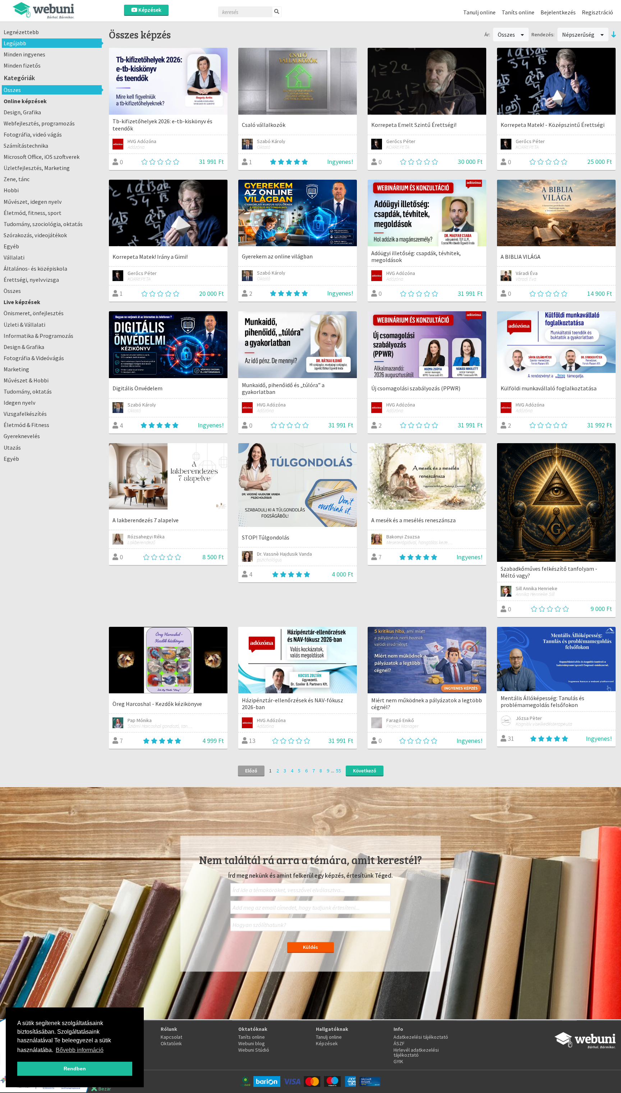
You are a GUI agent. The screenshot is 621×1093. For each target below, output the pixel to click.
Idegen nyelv (20, 402)
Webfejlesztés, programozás (39, 123)
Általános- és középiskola (35, 268)
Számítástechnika (26, 145)
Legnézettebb (21, 32)
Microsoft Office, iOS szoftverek (41, 156)
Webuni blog (251, 1043)
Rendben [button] (75, 1068)
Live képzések (22, 302)
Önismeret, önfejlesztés (34, 313)
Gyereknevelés (22, 436)
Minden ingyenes (24, 54)
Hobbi (11, 190)
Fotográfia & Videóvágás (34, 358)
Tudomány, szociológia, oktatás (43, 224)
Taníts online (518, 12)
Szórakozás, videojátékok (35, 235)
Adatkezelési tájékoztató (421, 1037)
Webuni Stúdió (253, 1050)
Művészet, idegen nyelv (33, 201)
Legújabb (15, 43)
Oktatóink (171, 1043)
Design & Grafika (24, 346)
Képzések (149, 9)
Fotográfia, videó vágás (33, 134)
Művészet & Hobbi (26, 380)
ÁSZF (399, 1043)
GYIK (398, 1061)
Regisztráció (597, 12)
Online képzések (25, 101)
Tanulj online (479, 12)
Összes (12, 89)
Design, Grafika (22, 112)
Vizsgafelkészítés (25, 413)
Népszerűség (578, 34)
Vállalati (14, 257)
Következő (364, 770)
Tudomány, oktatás (28, 391)
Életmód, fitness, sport (32, 212)
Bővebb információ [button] (80, 1050)
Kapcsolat (171, 1037)
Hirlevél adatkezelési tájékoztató (416, 1052)
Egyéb (11, 246)
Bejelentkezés (558, 12)
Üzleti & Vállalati (24, 324)
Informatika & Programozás (38, 335)
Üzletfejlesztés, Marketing (37, 167)
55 (338, 770)
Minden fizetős (22, 65)
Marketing (16, 369)
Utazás (12, 447)
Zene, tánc (16, 179)
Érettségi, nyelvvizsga (31, 279)
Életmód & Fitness (26, 424)
